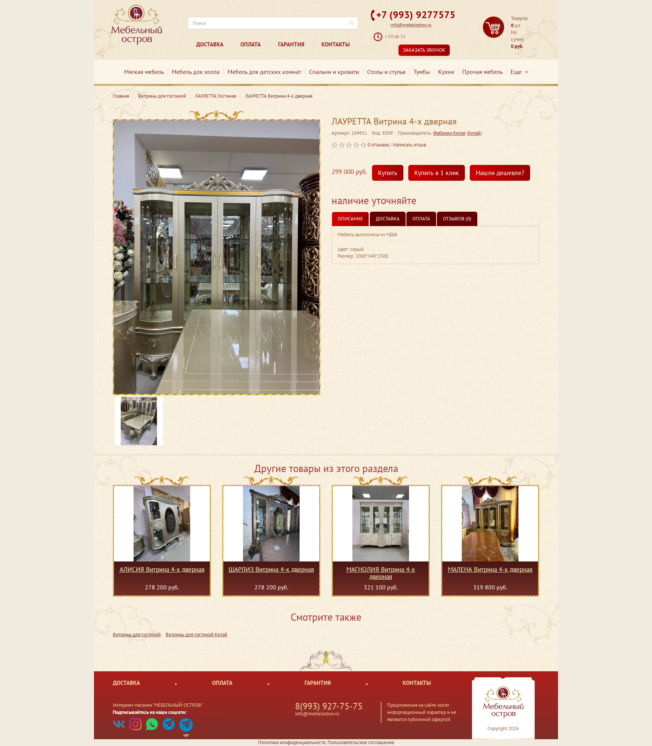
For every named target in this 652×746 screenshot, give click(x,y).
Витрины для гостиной (137, 634)
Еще (517, 71)
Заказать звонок (424, 50)
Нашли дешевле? (500, 173)
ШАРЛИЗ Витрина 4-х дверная (271, 570)
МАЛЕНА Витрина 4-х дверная (490, 570)
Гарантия (291, 44)
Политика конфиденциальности (292, 742)
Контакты (335, 44)
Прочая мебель (482, 71)
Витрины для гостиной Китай (196, 634)
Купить (387, 173)
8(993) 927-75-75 (329, 706)
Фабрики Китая (449, 133)
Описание (350, 218)
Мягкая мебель (144, 71)
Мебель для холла (196, 71)
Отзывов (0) (457, 218)
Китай (474, 133)
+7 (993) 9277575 (415, 14)
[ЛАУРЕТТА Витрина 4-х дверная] (216, 257)
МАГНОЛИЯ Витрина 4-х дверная (380, 573)
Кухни (446, 71)
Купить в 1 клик (436, 173)
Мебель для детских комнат (264, 71)
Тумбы (422, 71)
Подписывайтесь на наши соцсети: (150, 712)
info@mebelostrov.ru (411, 25)
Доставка (209, 44)
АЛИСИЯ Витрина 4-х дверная (162, 570)
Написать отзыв (409, 145)
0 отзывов (378, 145)
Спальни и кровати (334, 71)
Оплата (250, 44)
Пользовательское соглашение (361, 742)
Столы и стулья (386, 71)
